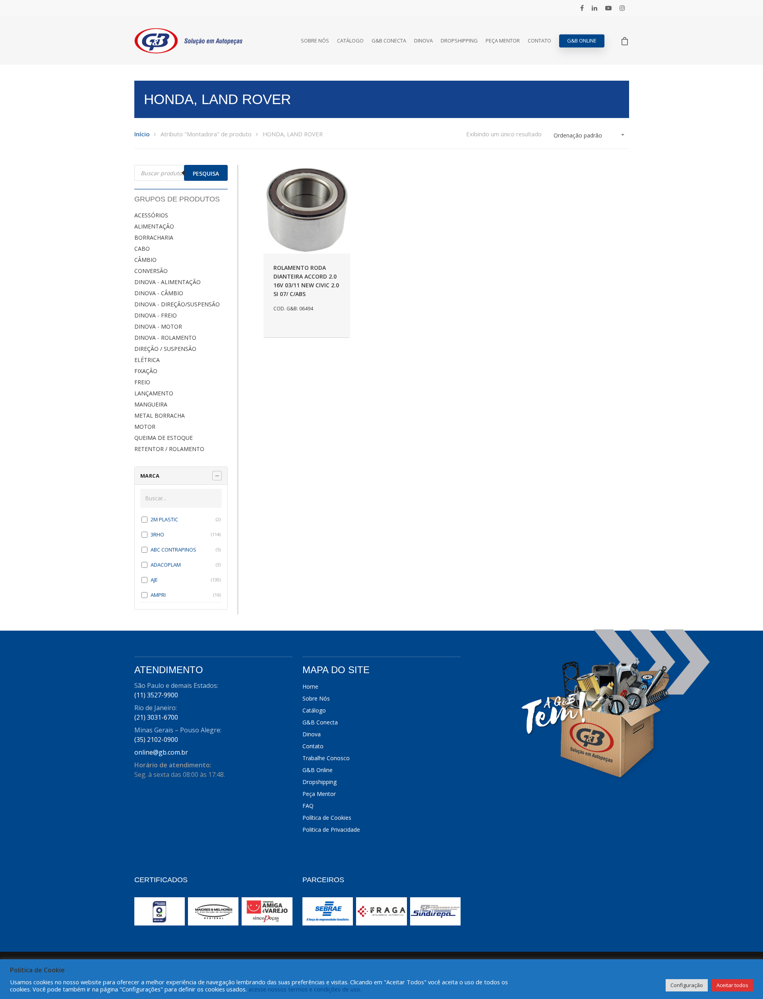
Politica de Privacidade (331, 829)
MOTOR (144, 426)
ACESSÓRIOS (151, 215)
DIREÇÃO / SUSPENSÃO (165, 348)
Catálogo (350, 40)
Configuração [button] (686, 985)
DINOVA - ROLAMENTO (165, 337)
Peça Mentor (503, 40)
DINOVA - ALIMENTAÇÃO (167, 282)
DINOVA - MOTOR (158, 326)
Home (310, 686)
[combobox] (589, 135)
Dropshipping (459, 40)
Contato (539, 40)
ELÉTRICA (147, 360)
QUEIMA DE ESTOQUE (163, 437)
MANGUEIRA (150, 404)
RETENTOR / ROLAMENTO (169, 449)
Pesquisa (206, 173)
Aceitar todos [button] (732, 985)
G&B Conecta (389, 40)
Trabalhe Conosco (326, 758)
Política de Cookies (326, 817)
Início (141, 134)
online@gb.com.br (161, 752)
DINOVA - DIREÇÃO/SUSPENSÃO (177, 304)
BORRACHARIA (153, 237)
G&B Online (581, 40)
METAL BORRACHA (159, 415)
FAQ (308, 805)
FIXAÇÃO (145, 371)
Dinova (423, 40)
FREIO (142, 382)
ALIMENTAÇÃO (154, 226)
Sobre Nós (315, 40)
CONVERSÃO (151, 271)
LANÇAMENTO (153, 393)
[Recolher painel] (217, 475)
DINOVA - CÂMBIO (158, 293)
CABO (142, 248)
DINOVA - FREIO (155, 315)
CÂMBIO (145, 259)
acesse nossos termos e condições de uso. (304, 989)
